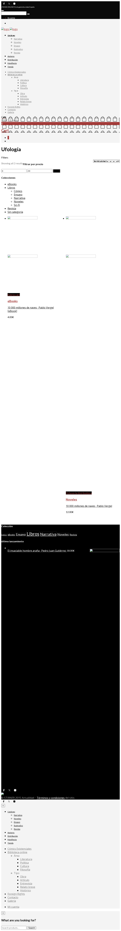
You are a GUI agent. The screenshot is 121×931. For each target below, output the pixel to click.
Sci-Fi (17, 205)
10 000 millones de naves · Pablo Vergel (89, 506)
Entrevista (24, 99)
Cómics (18, 191)
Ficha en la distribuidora (79, 492)
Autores (11, 56)
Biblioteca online (15, 74)
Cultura (23, 85)
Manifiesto (12, 63)
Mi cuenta (11, 18)
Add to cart (14, 294)
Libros (11, 187)
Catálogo (11, 35)
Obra (22, 93)
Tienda (10, 66)
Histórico (24, 104)
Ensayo (17, 46)
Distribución (13, 60)
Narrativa (18, 39)
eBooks (12, 184)
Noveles (17, 42)
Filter (56, 171)
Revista (17, 52)
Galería (11, 112)
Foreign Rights (14, 107)
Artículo (23, 96)
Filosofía (24, 88)
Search (31, 928)
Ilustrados (18, 49)
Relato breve (26, 101)
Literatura (24, 80)
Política (23, 82)
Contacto (12, 109)
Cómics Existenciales (17, 72)
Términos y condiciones (51, 798)
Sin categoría (15, 212)
